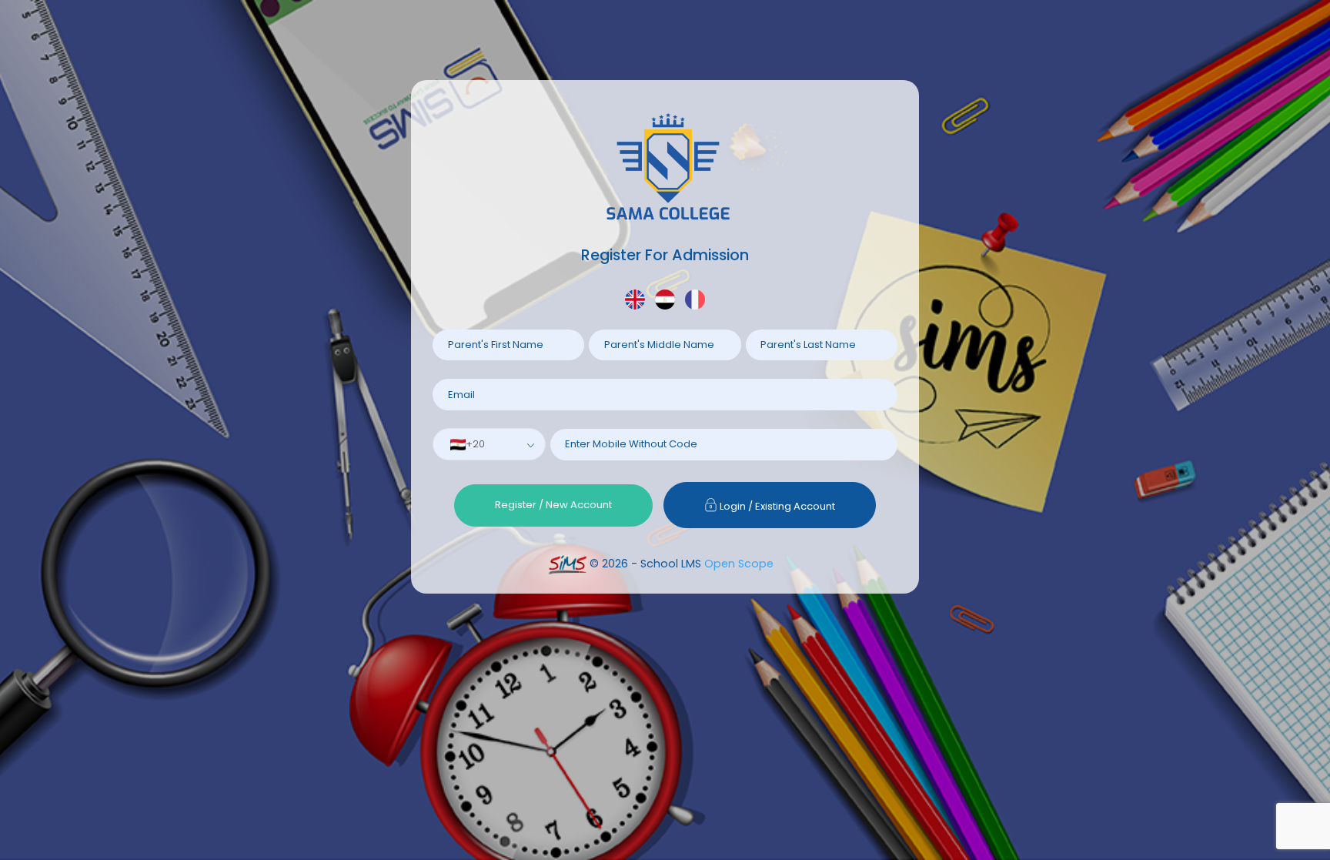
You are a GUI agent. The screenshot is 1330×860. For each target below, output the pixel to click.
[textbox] (472, 444)
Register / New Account (553, 504)
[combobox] (489, 444)
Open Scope (739, 563)
